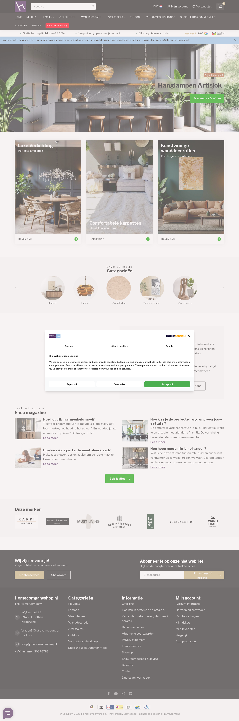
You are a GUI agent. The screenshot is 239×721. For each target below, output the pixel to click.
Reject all (72, 384)
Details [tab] (169, 346)
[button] (188, 336)
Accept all (167, 384)
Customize (119, 384)
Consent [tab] (69, 346)
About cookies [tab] (119, 346)
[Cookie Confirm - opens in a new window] (176, 336)
